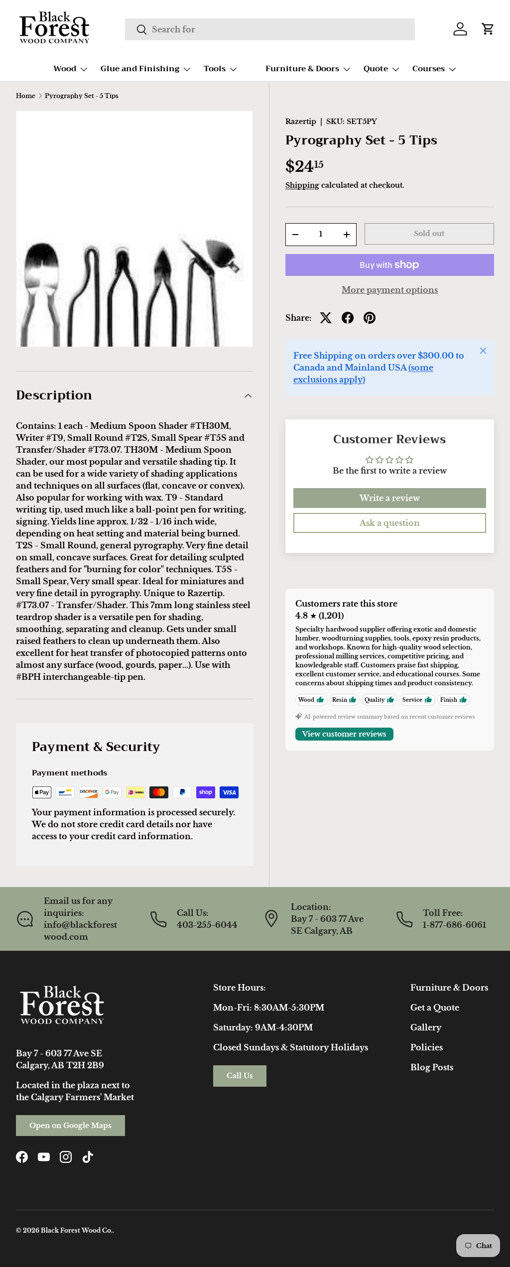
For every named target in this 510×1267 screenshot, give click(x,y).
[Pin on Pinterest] (370, 318)
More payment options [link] (390, 290)
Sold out (429, 233)
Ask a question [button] (390, 523)
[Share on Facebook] (348, 318)
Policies (426, 1047)
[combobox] (269, 29)
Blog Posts (431, 1067)
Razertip (300, 121)
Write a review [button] (390, 498)
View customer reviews (344, 734)
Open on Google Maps (70, 1125)
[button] (488, 29)
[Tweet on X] (326, 318)
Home (25, 96)
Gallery (425, 1027)
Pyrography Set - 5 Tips (82, 96)
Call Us (240, 1075)
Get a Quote (434, 1008)
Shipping (302, 185)
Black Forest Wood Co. (77, 1230)
